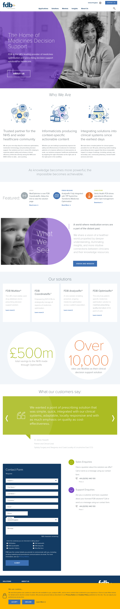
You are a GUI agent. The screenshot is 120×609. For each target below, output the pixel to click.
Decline (28, 602)
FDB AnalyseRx (39, 546)
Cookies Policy (84, 595)
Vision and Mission (85, 263)
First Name (11, 487)
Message (10, 528)
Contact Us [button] (111, 3)
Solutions (7, 581)
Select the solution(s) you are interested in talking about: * (23, 541)
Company (11, 500)
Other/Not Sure (39, 548)
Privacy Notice (71, 595)
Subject (10, 480)
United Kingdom (94, 3)
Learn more (9, 310)
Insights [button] (75, 8)
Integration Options (13, 548)
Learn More (40, 602)
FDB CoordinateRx (13, 546)
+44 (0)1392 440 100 (87, 478)
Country (10, 518)
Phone (10, 513)
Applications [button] (43, 8)
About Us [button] (84, 8)
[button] (114, 8)
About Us (25, 581)
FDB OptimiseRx (39, 543)
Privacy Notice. (24, 557)
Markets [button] (65, 8)
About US (18, 73)
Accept (14, 602)
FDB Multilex (12, 543)
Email (9, 507)
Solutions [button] (55, 8)
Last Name (11, 493)
